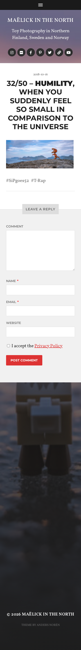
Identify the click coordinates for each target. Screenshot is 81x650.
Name (12, 281)
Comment (14, 226)
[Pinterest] (40, 52)
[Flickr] (21, 52)
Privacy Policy (48, 346)
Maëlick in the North (40, 20)
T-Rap (40, 181)
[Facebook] (31, 52)
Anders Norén (48, 625)
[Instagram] (12, 52)
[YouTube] (69, 52)
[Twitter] (50, 52)
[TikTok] (59, 52)
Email (12, 302)
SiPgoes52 (19, 181)
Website (13, 323)
